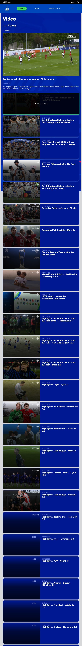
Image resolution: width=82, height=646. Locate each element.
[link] (37, 8)
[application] (41, 54)
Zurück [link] (7, 30)
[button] (22, 8)
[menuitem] (24, 8)
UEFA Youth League (7, 8)
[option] (41, 104)
